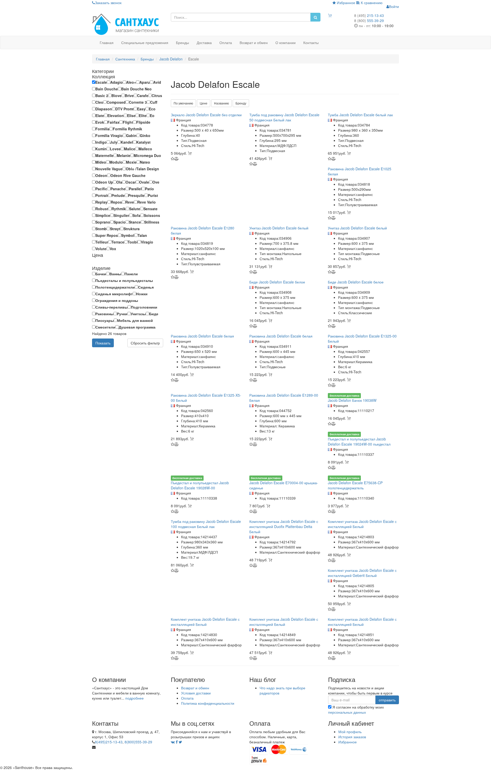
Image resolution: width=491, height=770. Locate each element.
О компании (285, 42)
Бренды (182, 42)
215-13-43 (369, 15)
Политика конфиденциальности (207, 703)
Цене (203, 103)
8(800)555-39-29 (138, 741)
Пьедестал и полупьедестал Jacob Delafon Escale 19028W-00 (200, 485)
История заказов (352, 736)
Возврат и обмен (254, 42)
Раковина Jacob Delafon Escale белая (202, 336)
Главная (107, 42)
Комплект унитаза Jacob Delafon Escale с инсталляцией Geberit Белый (362, 573)
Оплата (225, 42)
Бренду (241, 103)
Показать (102, 342)
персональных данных (347, 712)
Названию (221, 103)
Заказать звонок (108, 2)
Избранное (345, 2)
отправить (387, 699)
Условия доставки (196, 692)
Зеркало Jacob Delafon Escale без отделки (206, 114)
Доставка (204, 42)
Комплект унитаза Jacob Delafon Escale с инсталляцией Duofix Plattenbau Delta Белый (283, 526)
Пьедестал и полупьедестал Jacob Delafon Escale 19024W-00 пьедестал (359, 441)
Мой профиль (350, 731)
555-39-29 (369, 20)
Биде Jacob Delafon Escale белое (277, 281)
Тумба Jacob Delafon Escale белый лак (360, 114)
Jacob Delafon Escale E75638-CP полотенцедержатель (355, 485)
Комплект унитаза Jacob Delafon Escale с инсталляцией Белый (362, 524)
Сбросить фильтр (145, 342)
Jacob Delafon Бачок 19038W (352, 400)
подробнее (134, 698)
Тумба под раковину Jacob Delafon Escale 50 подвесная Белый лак (284, 117)
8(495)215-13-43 (108, 741)
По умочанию (183, 103)
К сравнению (371, 2)
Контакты (311, 42)
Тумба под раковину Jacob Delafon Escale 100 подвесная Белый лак (206, 524)
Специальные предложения (144, 42)
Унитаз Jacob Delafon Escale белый (278, 227)
